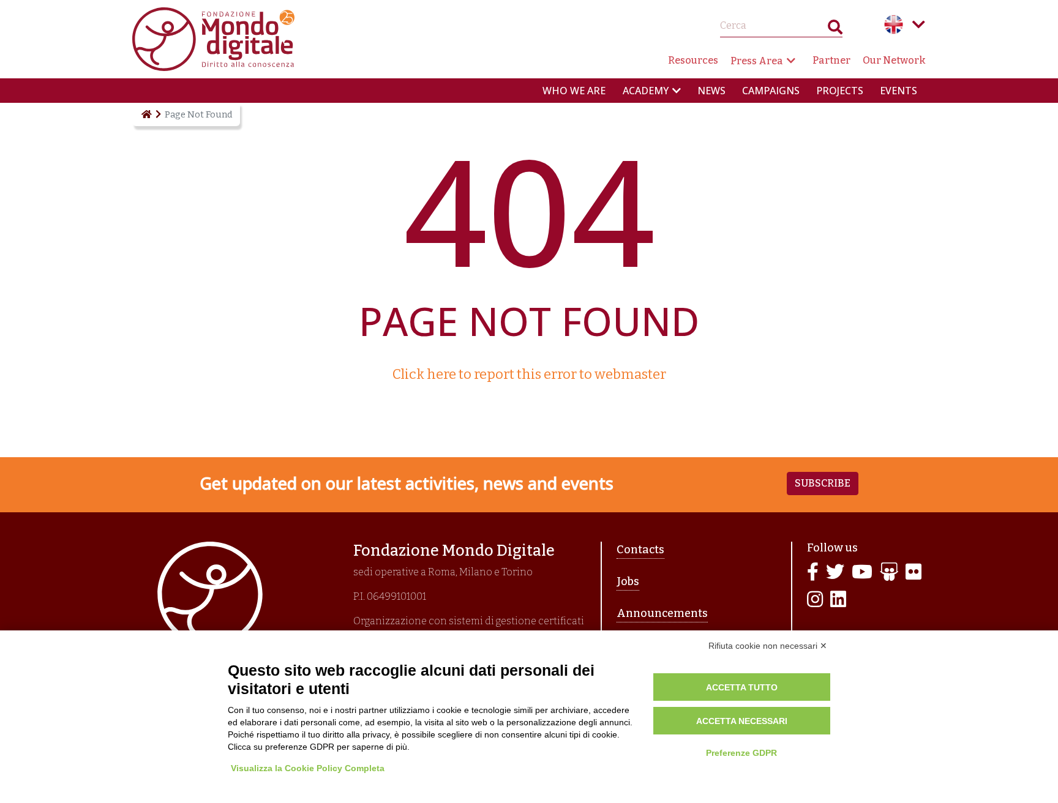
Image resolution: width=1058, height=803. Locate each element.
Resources (693, 60)
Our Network (894, 60)
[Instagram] (815, 600)
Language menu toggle (918, 24)
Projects (839, 90)
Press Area (756, 61)
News (711, 90)
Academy (646, 90)
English (894, 24)
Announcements (662, 613)
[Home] (146, 114)
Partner (831, 60)
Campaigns (771, 90)
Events (898, 90)
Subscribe (822, 483)
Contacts (640, 549)
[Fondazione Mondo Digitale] (213, 38)
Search (835, 29)
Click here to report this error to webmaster (529, 374)
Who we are (574, 90)
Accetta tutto (742, 687)
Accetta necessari (741, 721)
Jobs (628, 581)
